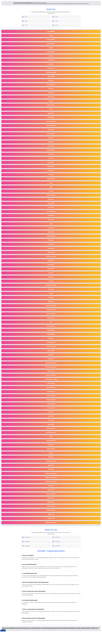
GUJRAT (51, 182)
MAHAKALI (51, 338)
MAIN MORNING (51, 76)
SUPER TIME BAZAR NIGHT (51, 481)
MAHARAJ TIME (51, 518)
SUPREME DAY (51, 260)
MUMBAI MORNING (51, 178)
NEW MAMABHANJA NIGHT (51, 367)
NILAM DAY (51, 273)
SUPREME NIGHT (51, 264)
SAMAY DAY (51, 64)
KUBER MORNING (51, 51)
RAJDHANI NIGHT (51, 133)
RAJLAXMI (51, 191)
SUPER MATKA (51, 444)
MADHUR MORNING (51, 195)
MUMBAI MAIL (51, 301)
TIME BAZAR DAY (51, 97)
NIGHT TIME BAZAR (51, 121)
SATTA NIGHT (51, 207)
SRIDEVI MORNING (51, 43)
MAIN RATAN (51, 137)
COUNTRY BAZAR (51, 383)
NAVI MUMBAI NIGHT (51, 387)
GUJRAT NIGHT (51, 268)
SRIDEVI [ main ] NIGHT (51, 256)
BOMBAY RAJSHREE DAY (51, 473)
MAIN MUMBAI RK (51, 330)
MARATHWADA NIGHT (51, 432)
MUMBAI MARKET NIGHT (51, 522)
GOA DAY (51, 293)
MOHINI (51, 436)
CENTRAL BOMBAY (51, 408)
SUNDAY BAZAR (51, 371)
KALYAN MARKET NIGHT (51, 461)
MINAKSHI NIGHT (51, 502)
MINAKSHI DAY (51, 498)
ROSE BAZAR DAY (51, 391)
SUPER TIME (51, 416)
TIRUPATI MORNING (51, 399)
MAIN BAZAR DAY (51, 105)
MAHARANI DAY (51, 60)
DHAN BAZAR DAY (51, 506)
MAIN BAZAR (51, 142)
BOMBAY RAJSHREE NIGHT (51, 477)
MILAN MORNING (51, 31)
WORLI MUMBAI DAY (51, 326)
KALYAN (51, 109)
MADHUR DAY (51, 199)
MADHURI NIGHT (51, 117)
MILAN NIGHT (51, 129)
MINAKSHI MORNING (51, 494)
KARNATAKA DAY (51, 68)
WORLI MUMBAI (51, 350)
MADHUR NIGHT (51, 203)
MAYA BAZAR (51, 420)
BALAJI (51, 223)
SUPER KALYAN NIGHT (51, 346)
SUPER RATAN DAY (51, 309)
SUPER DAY (51, 88)
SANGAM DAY (51, 485)
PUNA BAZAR (51, 146)
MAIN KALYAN (51, 219)
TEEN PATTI (51, 412)
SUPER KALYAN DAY (51, 342)
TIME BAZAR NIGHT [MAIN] (51, 379)
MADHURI (51, 47)
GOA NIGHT (51, 297)
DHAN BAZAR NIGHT (51, 510)
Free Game (3, 630)
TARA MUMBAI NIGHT (51, 125)
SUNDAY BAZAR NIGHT (51, 375)
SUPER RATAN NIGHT (51, 313)
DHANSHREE (51, 154)
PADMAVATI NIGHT (51, 448)
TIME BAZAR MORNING (51, 72)
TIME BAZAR (51, 80)
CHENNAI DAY (51, 240)
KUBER (51, 187)
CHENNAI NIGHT (51, 244)
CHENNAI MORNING (51, 236)
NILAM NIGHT (51, 277)
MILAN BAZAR (51, 227)
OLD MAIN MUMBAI (51, 211)
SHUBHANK (51, 174)
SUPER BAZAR (51, 92)
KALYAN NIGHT (51, 162)
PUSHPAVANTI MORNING (51, 285)
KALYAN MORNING (51, 39)
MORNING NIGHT (51, 166)
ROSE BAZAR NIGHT (51, 395)
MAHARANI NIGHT (51, 150)
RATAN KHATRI (51, 248)
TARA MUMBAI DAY (51, 84)
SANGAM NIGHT (51, 489)
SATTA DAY (51, 158)
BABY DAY (51, 453)
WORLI (51, 322)
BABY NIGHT (51, 457)
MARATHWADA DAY (51, 428)
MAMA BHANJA (51, 170)
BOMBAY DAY (51, 514)
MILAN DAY (51, 101)
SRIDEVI (51, 35)
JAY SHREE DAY (51, 215)
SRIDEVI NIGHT (51, 113)
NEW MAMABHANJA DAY (51, 363)
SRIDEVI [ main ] (51, 252)
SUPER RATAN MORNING (51, 305)
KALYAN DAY (51, 469)
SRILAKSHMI (51, 289)
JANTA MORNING (51, 403)
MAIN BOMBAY (51, 232)
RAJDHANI (51, 281)
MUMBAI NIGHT (51, 358)
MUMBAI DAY (51, 354)
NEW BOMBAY (51, 465)
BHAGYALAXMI (51, 424)
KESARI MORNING (51, 334)
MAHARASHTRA (51, 318)
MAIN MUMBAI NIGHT (51, 440)
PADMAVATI (51, 56)
